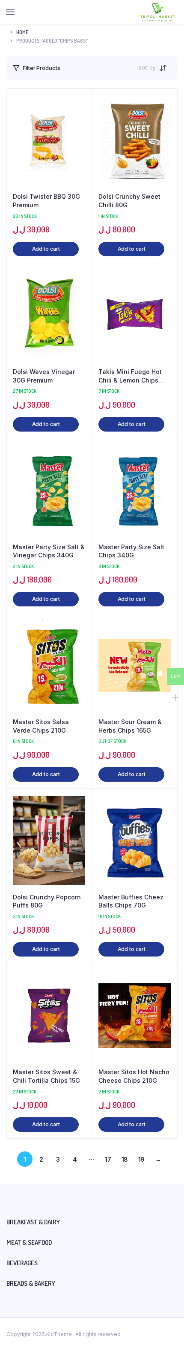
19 (141, 1159)
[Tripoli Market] (158, 12)
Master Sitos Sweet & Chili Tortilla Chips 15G (46, 1076)
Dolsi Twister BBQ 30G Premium (46, 201)
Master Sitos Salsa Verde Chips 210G (41, 726)
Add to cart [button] (46, 249)
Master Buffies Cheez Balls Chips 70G (130, 901)
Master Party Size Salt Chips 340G (131, 551)
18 (125, 1159)
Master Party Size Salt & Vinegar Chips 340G (49, 551)
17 (108, 1159)
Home (22, 32)
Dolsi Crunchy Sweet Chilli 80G (129, 201)
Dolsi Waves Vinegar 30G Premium (44, 376)
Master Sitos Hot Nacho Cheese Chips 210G (133, 1076)
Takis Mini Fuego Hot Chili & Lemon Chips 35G (130, 376)
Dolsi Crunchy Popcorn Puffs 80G (47, 901)
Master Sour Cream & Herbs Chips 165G (130, 726)
